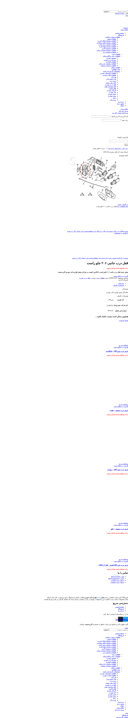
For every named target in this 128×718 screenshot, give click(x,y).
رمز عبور (124, 120)
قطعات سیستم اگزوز (109, 48)
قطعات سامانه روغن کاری (107, 44)
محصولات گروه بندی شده (111, 71)
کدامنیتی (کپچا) (122, 137)
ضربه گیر (113, 100)
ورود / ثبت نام (119, 710)
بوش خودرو (112, 96)
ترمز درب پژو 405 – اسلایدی (117, 351)
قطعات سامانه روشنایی (108, 65)
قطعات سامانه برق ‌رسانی (107, 64)
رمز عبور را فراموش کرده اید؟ (118, 148)
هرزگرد (113, 77)
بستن (126, 628)
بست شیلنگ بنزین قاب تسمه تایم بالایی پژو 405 (112, 231)
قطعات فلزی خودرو (109, 75)
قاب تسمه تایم (111, 79)
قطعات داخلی (115, 67)
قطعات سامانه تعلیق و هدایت (106, 43)
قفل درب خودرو (110, 84)
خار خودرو (112, 92)
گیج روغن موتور (111, 83)
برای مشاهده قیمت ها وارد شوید (117, 268)
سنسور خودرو (111, 58)
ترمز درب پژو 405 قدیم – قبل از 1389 (113, 565)
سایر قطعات (116, 69)
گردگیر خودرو (111, 90)
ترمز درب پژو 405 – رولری (117, 470)
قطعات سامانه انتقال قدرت (107, 41)
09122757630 (119, 13)
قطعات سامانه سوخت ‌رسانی (106, 50)
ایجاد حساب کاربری (118, 113)
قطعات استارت (111, 62)
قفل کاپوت (112, 88)
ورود (126, 144)
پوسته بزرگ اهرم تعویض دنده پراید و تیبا (115, 258)
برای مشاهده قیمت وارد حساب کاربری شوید (82, 231)
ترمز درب (113, 81)
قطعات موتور (111, 39)
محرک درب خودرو (110, 60)
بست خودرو (112, 94)
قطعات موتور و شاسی (112, 37)
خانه (126, 206)
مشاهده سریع (123, 345)
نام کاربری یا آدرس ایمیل (119, 116)
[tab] (62, 283)
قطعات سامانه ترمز (109, 52)
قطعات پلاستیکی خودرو (108, 73)
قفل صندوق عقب (110, 86)
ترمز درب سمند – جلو (119, 529)
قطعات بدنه (116, 54)
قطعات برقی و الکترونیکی (111, 56)
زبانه (114, 98)
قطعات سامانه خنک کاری (107, 46)
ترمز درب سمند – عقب (119, 410)
